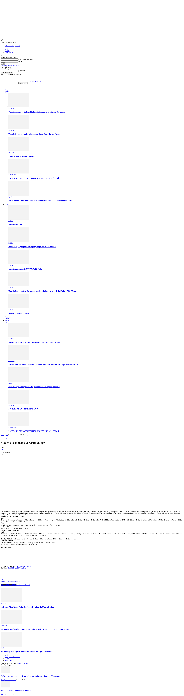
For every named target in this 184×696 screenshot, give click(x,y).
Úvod (2, 435)
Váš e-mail (21, 70)
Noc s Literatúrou (15, 225)
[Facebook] (4, 457)
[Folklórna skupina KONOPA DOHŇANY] (18, 263)
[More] (31, 457)
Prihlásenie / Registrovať (12, 46)
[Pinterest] (18, 457)
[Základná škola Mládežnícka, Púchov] (5, 687)
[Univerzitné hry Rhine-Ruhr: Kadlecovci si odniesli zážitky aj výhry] (18, 337)
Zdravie (7, 318)
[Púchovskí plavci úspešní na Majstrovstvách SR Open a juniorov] (18, 381)
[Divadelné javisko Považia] (18, 308)
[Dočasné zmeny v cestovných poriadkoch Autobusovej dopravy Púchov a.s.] (5, 672)
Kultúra (7, 204)
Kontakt (7, 51)
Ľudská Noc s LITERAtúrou (17, 568)
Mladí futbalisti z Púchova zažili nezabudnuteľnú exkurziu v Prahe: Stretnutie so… (41, 201)
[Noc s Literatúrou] (18, 219)
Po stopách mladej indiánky (22, 566)
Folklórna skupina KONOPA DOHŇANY (25, 269)
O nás (6, 49)
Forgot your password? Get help (10, 65)
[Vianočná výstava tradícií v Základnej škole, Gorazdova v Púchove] (18, 128)
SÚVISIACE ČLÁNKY (8, 585)
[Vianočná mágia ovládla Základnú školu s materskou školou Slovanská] (18, 106)
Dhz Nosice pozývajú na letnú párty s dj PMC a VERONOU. (32, 247)
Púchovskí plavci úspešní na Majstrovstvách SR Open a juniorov (34, 387)
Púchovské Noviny (22, 663)
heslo (20, 61)
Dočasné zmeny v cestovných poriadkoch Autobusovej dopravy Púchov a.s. (30, 676)
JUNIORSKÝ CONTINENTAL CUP (23, 409)
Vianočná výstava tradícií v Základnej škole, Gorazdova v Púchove (34, 134)
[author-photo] (5, 577)
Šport (10, 197)
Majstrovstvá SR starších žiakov (21, 156)
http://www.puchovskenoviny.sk (10, 581)
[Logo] (8, 87)
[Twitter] (11, 457)
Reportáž (11, 108)
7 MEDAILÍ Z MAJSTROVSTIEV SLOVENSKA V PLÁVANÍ (33, 178)
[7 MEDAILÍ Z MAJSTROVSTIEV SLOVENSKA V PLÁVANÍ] (18, 173)
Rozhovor (11, 361)
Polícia (7, 320)
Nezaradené (12, 175)
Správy (7, 91)
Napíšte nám (8, 660)
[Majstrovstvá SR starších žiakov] (18, 151)
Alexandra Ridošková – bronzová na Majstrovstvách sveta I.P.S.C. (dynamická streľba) (43, 365)
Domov (7, 90)
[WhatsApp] (24, 457)
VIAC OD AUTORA (23, 585)
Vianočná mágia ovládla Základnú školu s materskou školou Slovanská (36, 112)
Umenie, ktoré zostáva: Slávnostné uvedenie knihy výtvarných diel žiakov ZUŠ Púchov (42, 291)
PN (2, 449)
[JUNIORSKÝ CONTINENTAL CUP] (18, 403)
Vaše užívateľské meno (25, 59)
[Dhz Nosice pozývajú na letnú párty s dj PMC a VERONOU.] (18, 241)
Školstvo (11, 152)
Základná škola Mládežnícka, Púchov (16, 691)
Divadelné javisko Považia (18, 313)
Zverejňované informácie (12, 657)
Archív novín (9, 52)
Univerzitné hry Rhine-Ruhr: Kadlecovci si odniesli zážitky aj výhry (35, 342)
